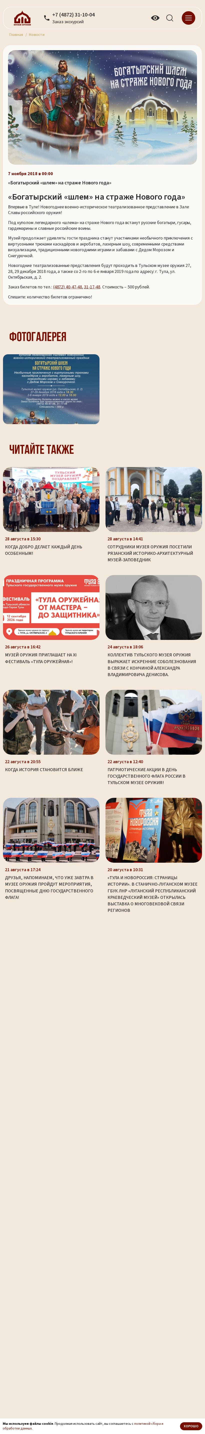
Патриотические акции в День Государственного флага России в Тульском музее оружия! (147, 776)
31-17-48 (92, 287)
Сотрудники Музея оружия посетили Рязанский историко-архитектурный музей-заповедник (150, 553)
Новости (36, 34)
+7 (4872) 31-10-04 (73, 15)
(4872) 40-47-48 (67, 287)
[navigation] (188, 18)
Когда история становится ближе (44, 770)
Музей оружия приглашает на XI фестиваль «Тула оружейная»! (40, 658)
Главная (16, 34)
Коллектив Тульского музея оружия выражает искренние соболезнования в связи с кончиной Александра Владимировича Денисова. (152, 665)
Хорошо (191, 1426)
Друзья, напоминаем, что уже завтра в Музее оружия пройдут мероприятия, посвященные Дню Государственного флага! (49, 887)
